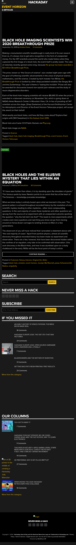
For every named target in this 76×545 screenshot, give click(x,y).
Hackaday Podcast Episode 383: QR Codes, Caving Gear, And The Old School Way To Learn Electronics (35, 437)
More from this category (11, 374)
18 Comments (21, 330)
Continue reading (41, 255)
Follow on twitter (6, 296)
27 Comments (21, 464)
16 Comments (21, 488)
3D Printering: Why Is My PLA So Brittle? (31, 460)
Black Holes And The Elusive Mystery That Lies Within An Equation (31, 178)
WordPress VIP (42, 539)
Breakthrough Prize (42, 136)
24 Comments (21, 341)
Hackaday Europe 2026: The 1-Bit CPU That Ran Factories (34, 336)
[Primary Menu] (72, 2)
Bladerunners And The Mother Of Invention (33, 358)
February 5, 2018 (8, 185)
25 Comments (21, 371)
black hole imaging (26, 136)
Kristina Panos (25, 47)
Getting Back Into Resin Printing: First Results (34, 366)
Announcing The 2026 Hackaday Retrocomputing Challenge (28, 483)
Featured (14, 260)
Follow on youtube (10, 296)
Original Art (37, 260)
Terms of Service (20, 537)
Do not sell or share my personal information (52, 537)
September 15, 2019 (9, 47)
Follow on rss (13, 296)
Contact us (17, 296)
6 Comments (37, 47)
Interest (28, 260)
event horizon (56, 136)
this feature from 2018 (39, 118)
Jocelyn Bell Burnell (46, 263)
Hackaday (38, 2)
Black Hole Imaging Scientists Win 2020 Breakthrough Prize (37, 42)
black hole (13, 136)
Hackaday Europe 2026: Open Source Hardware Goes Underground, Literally (34, 346)
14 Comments (21, 456)
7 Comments (21, 351)
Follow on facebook (3, 296)
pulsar (57, 263)
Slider (45, 260)
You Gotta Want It (22, 422)
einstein (21, 263)
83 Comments (35, 185)
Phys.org (46, 123)
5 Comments (21, 443)
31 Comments (21, 362)
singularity (13, 266)
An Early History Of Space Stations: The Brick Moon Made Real (34, 325)
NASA (23, 128)
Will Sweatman (22, 185)
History (22, 260)
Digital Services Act (32, 537)
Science (14, 133)
